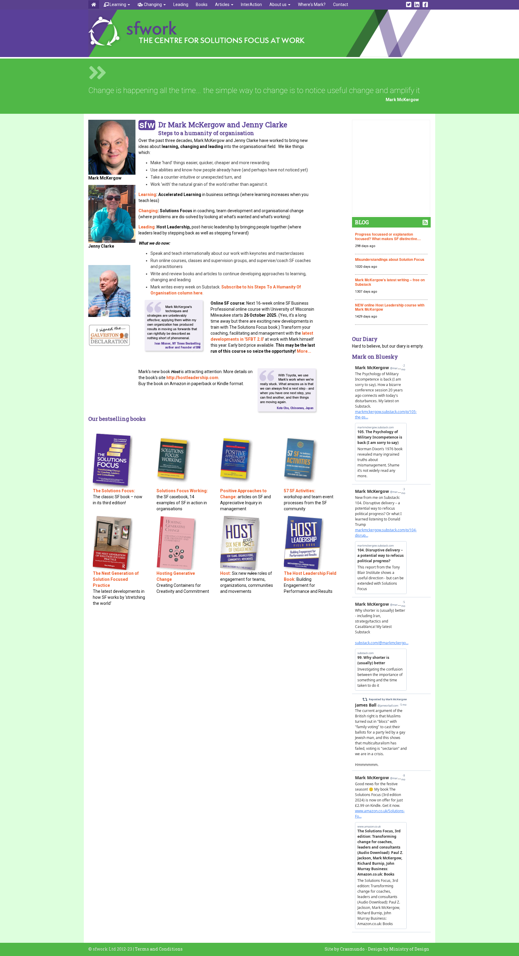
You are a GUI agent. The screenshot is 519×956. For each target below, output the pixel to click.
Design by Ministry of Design (398, 949)
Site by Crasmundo (345, 949)
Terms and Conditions (159, 949)
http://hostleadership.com (192, 377)
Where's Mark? (312, 4)
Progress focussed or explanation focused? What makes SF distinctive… (388, 236)
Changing (153, 4)
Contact (340, 4)
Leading (180, 4)
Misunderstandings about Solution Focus (389, 259)
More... (304, 351)
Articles (222, 4)
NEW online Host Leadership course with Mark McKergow (389, 307)
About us (278, 4)
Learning (118, 4)
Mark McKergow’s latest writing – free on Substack (390, 282)
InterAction (251, 4)
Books (202, 4)
